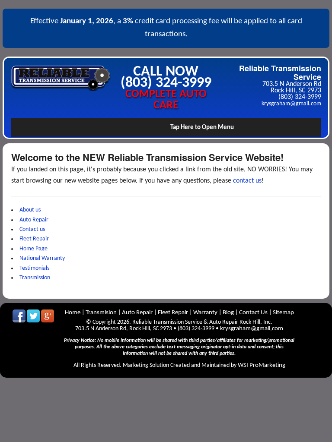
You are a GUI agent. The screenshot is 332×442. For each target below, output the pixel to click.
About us (30, 210)
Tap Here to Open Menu (202, 127)
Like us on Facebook (19, 315)
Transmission (34, 278)
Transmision (101, 312)
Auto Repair (33, 220)
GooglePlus (47, 315)
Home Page (33, 249)
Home (73, 312)
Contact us (32, 229)
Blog (228, 312)
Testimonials (34, 268)
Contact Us (253, 312)
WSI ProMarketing (261, 365)
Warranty (206, 312)
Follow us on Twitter (33, 315)
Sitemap (283, 312)
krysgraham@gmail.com (291, 104)
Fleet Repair (34, 239)
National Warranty (42, 258)
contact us (247, 180)
